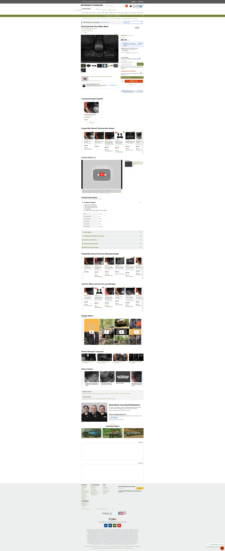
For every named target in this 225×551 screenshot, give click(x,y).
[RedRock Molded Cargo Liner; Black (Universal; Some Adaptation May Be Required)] (140, 135)
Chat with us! (93, 491)
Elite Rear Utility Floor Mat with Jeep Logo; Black (130, 268)
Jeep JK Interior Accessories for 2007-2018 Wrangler (110, 18)
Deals (83, 12)
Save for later (133, 84)
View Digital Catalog (85, 500)
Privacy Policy (136, 66)
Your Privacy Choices (129, 546)
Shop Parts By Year (84, 490)
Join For (139, 91)
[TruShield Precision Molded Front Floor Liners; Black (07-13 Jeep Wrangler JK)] (99, 261)
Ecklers (124, 522)
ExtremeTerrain (118, 522)
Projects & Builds (84, 486)
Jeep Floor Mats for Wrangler (125, 393)
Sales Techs (105, 492)
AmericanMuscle (102, 522)
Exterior (111, 12)
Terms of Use (93, 494)
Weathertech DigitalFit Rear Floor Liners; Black (119, 268)
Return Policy (93, 488)
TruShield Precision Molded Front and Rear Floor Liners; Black (119, 143)
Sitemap (113, 546)
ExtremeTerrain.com (92, 6)
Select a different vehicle (125, 77)
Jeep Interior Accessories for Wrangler (112, 393)
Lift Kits (118, 12)
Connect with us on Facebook (119, 513)
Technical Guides (84, 495)
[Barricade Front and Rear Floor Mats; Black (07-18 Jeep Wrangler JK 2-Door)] (99, 135)
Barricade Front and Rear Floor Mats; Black (99, 143)
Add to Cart (135, 81)
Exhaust (107, 12)
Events (82, 489)
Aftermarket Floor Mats (111, 398)
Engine (103, 12)
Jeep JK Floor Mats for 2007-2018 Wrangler (129, 18)
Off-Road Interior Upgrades (101, 398)
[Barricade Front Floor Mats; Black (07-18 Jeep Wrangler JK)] (89, 135)
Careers (104, 489)
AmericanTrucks (110, 522)
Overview (104, 486)
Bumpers (94, 12)
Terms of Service (126, 548)
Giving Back (105, 487)
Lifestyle (86, 12)
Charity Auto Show (106, 490)
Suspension (126, 12)
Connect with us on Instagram (125, 513)
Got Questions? (93, 489)
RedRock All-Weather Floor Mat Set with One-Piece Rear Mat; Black (109, 143)
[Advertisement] (112, 452)
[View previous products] (82, 142)
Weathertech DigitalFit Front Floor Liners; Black (140, 267)
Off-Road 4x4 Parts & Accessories (88, 398)
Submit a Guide (106, 488)
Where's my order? (94, 486)
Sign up (140, 488)
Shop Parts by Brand (85, 491)
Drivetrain (99, 12)
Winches (134, 12)
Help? (142, 77)
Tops (131, 12)
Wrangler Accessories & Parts (98, 393)
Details (104, 1)
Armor (90, 12)
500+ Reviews (130, 35)
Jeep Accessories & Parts (87, 393)
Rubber (100, 218)
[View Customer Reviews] (124, 35)
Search (126, 6)
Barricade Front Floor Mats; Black (88, 142)
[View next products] (142, 142)
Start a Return (93, 487)
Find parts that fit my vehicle (87, 30)
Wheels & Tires (140, 12)
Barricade (100, 213)
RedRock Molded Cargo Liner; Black (140, 143)
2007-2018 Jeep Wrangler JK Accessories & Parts (90, 18)
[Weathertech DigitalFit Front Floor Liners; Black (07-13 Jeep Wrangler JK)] (140, 261)
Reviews (104, 493)
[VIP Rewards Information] (139, 58)
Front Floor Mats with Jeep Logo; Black (88, 298)
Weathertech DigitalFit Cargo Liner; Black (130, 299)
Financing (83, 494)
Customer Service (94, 490)
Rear (99, 216)
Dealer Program (106, 491)
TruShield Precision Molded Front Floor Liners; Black (99, 268)
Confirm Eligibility (125, 50)
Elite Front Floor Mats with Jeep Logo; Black (109, 268)
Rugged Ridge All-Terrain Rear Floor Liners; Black (130, 143)
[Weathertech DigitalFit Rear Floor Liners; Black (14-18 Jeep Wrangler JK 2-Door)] (120, 261)
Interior (114, 12)
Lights (122, 12)
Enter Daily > (117, 15)
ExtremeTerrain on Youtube (122, 513)
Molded (100, 221)
